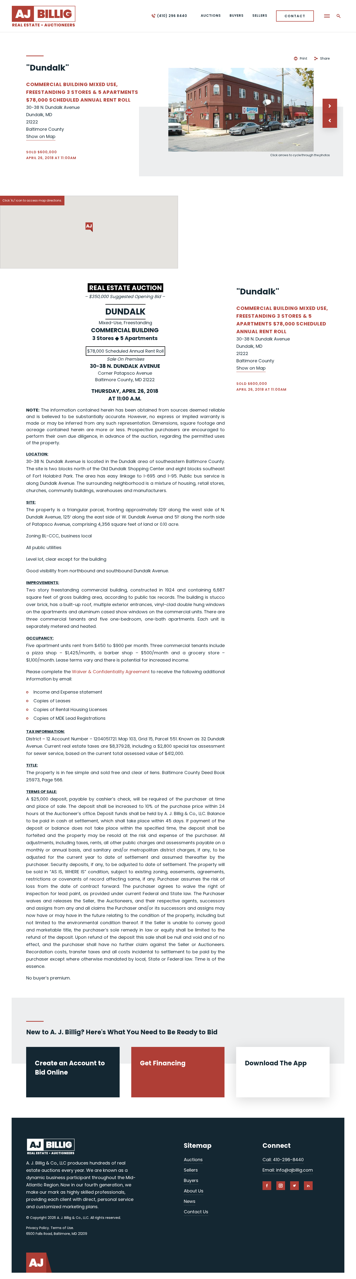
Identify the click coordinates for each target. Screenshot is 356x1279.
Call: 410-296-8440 (283, 1160)
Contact (295, 16)
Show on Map (40, 136)
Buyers (191, 1180)
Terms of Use (62, 1227)
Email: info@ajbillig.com (288, 1170)
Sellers (191, 1170)
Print (303, 58)
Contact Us (196, 1212)
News (189, 1201)
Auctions (193, 1160)
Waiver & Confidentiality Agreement (111, 672)
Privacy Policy (37, 1227)
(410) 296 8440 (172, 15)
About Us (193, 1191)
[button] (330, 120)
